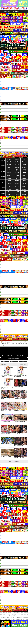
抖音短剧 (9, 180)
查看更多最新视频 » (14, 461)
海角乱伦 (17, 189)
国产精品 (9, 159)
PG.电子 (23, 361)
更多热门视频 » (23, 364)
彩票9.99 (9, 178)
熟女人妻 (17, 186)
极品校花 (9, 194)
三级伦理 (9, 164)
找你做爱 (24, 170)
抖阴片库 (3, 187)
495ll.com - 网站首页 (12, 11)
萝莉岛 (24, 183)
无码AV (3, 182)
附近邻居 (9, 170)
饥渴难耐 (17, 170)
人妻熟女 (9, 167)
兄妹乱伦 (17, 191)
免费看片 (3, 193)
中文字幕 (17, 164)
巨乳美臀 (24, 164)
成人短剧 (24, 191)
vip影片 (5, 361)
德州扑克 (24, 175)
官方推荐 (3, 176)
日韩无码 (24, 194)
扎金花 (16, 178)
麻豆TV (17, 180)
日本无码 (24, 159)
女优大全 (17, 183)
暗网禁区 (9, 189)
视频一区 (3, 160)
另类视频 (24, 167)
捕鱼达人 (9, 175)
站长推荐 (3, 171)
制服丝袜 (17, 167)
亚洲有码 (9, 161)
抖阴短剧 (17, 194)
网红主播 (17, 159)
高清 (18, 355)
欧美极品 (17, 161)
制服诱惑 (24, 189)
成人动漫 (24, 161)
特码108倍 (14, 361)
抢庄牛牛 (17, 175)
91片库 (9, 183)
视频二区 (3, 165)
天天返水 (24, 178)
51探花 (24, 180)
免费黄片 (24, 186)
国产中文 (9, 191)
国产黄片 (9, 186)
